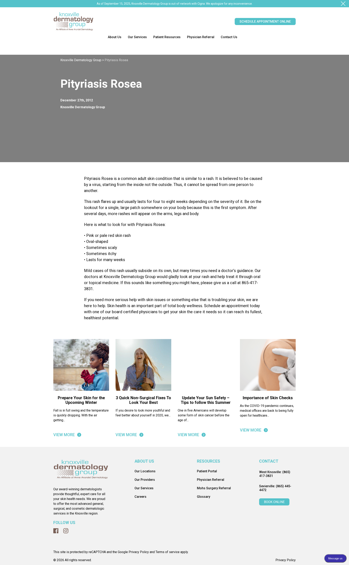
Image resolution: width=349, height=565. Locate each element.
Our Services (137, 37)
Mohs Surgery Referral (214, 558)
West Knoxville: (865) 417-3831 (274, 543)
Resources (208, 531)
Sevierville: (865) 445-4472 (275, 558)
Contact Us (229, 37)
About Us (114, 37)
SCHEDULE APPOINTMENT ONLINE (265, 21)
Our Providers (145, 549)
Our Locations (145, 541)
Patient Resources (167, 37)
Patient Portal (207, 541)
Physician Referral (200, 37)
